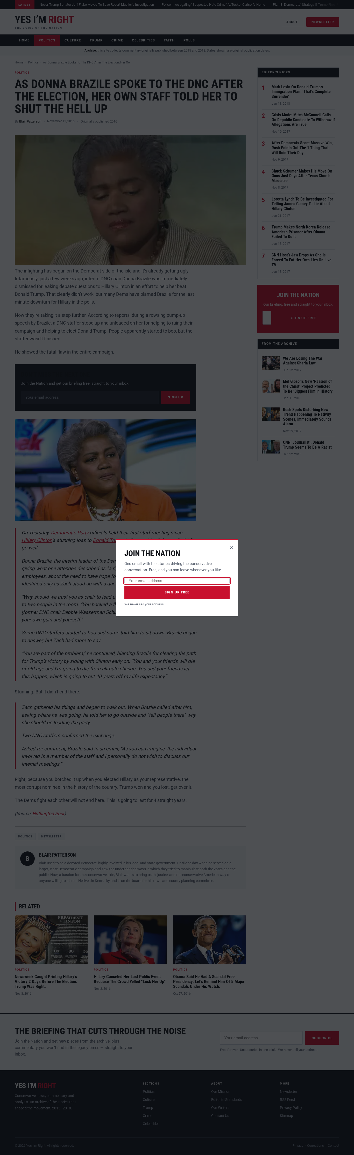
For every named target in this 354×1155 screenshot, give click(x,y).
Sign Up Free (177, 592)
